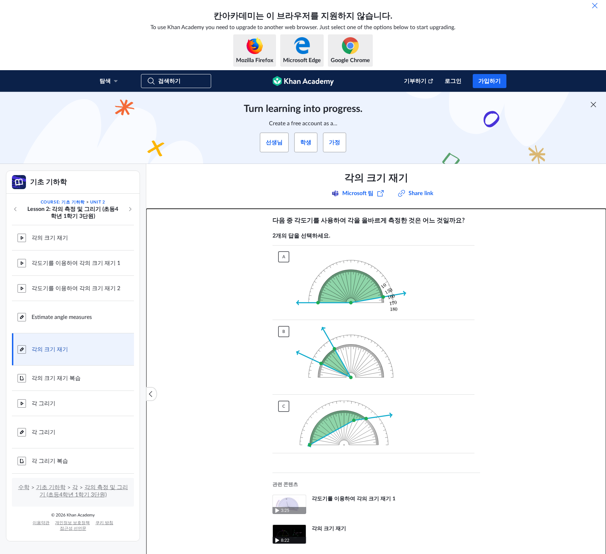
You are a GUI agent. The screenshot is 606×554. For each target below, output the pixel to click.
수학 (23, 487)
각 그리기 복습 (50, 461)
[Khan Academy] (303, 81)
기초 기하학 (51, 487)
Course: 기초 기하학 (63, 202)
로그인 (453, 81)
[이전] (15, 209)
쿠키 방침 (104, 523)
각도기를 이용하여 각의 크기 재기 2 (76, 288)
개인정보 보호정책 (72, 523)
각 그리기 (43, 403)
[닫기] (594, 5)
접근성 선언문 (73, 528)
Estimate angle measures (62, 317)
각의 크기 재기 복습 (56, 378)
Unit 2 (97, 202)
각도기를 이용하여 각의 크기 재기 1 (76, 263)
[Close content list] (151, 394)
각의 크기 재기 (50, 238)
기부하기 (415, 81)
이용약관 (41, 523)
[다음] (130, 209)
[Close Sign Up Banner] (593, 105)
